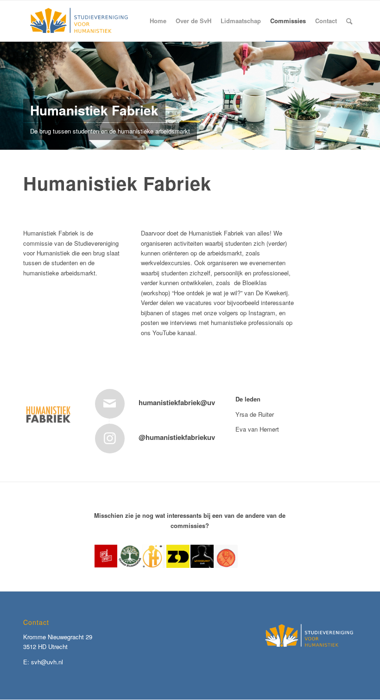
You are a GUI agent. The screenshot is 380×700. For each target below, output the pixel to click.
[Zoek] (349, 20)
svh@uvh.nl (47, 661)
